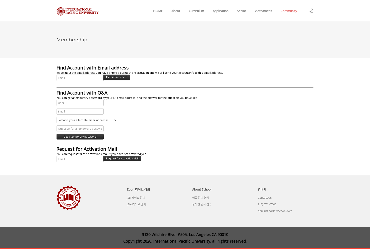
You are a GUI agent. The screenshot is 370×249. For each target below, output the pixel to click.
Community (289, 11)
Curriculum (196, 11)
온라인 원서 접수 (202, 204)
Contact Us (265, 198)
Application (220, 11)
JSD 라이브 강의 (136, 198)
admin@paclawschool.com (275, 211)
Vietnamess (263, 11)
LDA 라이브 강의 (136, 204)
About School (201, 189)
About (176, 11)
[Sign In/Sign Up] (311, 10)
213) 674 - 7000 (267, 204)
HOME (158, 11)
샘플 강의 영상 (200, 198)
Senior (241, 11)
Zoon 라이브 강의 (138, 189)
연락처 (262, 189)
